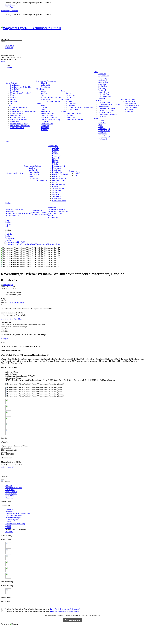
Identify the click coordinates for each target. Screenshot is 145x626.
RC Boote (69, 101)
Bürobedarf (56, 156)
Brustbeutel (33, 170)
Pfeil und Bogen (104, 129)
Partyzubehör (70, 95)
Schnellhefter (57, 190)
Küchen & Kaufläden (106, 110)
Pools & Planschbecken (49, 117)
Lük (75, 175)
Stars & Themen (11, 492)
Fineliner (55, 160)
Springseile (44, 122)
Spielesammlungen (105, 96)
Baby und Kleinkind (128, 99)
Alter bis (8, 374)
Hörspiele (44, 83)
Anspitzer (55, 148)
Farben (43, 95)
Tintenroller (56, 197)
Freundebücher (15, 115)
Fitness (100, 127)
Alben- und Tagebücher (18, 107)
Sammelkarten (103, 92)
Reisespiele (102, 90)
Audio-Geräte (45, 85)
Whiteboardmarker (59, 201)
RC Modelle (65, 99)
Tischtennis (102, 133)
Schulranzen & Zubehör (74, 120)
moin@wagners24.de (8, 467)
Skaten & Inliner (104, 131)
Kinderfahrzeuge (47, 115)
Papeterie (13, 99)
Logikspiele (102, 86)
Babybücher (14, 109)
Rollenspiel (102, 116)
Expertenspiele (103, 76)
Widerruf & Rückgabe (13, 517)
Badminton (102, 121)
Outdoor (39, 103)
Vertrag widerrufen (72, 620)
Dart (100, 125)
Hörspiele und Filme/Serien (46, 81)
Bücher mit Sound (16, 113)
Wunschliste (9, 496)
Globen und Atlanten (17, 117)
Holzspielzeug (103, 106)
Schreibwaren (70, 117)
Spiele (96, 72)
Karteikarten (56, 170)
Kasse (4, 61)
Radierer (55, 186)
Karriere (8, 522)
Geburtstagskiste (11, 494)
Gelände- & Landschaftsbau (51, 97)
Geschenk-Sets (46, 99)
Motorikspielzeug (131, 107)
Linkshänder (56, 176)
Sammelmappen (58, 188)
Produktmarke (10, 376)
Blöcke (54, 152)
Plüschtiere (129, 109)
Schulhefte (56, 192)
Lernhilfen (69, 115)
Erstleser (51, 216)
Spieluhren (129, 111)
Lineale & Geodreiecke (60, 174)
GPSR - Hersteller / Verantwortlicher (18, 380)
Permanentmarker (58, 184)
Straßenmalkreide (47, 124)
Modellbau (40, 89)
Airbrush (44, 91)
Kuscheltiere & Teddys (106, 108)
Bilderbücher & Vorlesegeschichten (23, 111)
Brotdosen (32, 168)
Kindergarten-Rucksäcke (74, 113)
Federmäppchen (34, 172)
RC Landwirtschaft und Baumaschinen (79, 107)
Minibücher (14, 122)
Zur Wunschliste (11, 319)
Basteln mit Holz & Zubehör (20, 87)
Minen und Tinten (58, 180)
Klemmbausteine (104, 102)
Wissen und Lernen (17, 128)
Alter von (8, 372)
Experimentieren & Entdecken (109, 104)
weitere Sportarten (104, 137)
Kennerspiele (103, 82)
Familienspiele (103, 78)
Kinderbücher (53, 218)
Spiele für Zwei (104, 94)
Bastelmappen (15, 85)
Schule (63, 111)
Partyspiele (102, 88)
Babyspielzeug (130, 101)
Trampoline (45, 126)
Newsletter (9, 532)
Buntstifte (55, 154)
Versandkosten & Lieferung (15, 524)
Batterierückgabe (11, 520)
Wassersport (102, 135)
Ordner (54, 182)
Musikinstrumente (104, 112)
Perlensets (13, 101)
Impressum (9, 509)
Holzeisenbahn (130, 103)
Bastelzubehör (15, 89)
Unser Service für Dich (13, 488)
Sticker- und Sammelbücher (20, 126)
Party (63, 91)
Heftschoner (56, 168)
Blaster (43, 105)
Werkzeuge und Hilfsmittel (50, 101)
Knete (12, 95)
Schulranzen (33, 176)
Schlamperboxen (35, 174)
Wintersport (102, 139)
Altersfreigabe (10, 378)
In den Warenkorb (12, 313)
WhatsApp (9, 7)
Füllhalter (55, 162)
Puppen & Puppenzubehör (107, 114)
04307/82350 (10, 5)
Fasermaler (56, 158)
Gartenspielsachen (47, 113)
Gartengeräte (45, 111)
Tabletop (101, 98)
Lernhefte (77, 173)
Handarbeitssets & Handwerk (20, 93)
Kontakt (8, 526)
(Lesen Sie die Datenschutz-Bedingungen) (65, 609)
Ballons (68, 93)
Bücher (8, 105)
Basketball (102, 123)
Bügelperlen (14, 91)
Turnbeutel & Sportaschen (38, 180)
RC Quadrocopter (72, 109)
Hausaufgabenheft (58, 166)
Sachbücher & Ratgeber (18, 124)
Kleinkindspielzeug (132, 105)
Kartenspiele (102, 80)
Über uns (8, 486)
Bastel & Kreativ (12, 83)
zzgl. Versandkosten (17, 303)
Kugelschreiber (57, 172)
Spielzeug (97, 100)
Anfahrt (8, 528)
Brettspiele (102, 74)
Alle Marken (9, 490)
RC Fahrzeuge (71, 103)
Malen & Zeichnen (59, 178)
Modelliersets (15, 97)
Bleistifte (55, 150)
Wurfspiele (44, 130)
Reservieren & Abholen (13, 515)
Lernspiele (102, 84)
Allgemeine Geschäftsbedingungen (17, 513)
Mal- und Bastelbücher (18, 120)
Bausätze (44, 93)
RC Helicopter (71, 105)
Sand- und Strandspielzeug (50, 120)
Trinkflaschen (33, 178)
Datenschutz (9, 511)
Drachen (44, 107)
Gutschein (9, 498)
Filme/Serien (45, 87)
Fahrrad (43, 109)
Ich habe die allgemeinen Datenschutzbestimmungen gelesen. (42, 609)
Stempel (13, 103)
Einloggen (4, 339)
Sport (96, 119)
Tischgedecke (70, 97)
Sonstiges (55, 194)
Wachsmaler (56, 199)
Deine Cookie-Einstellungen (15, 530)
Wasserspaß (45, 128)
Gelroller (55, 164)
